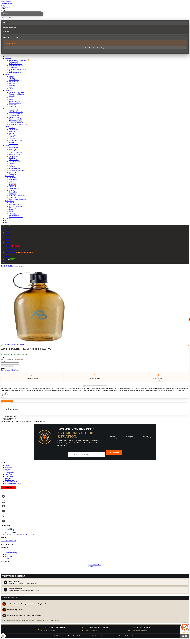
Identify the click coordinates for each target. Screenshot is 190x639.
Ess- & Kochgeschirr (15, 140)
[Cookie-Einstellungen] (3, 635)
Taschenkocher (13, 144)
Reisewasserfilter (14, 115)
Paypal (7, 558)
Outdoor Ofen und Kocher (17, 92)
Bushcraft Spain (14, 204)
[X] (3, 516)
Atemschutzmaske (14, 154)
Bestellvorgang (9, 480)
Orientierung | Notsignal (16, 170)
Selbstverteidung (14, 160)
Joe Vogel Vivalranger (16, 206)
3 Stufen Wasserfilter (15, 113)
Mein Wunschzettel (9, 27)
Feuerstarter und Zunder (16, 94)
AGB (6, 471)
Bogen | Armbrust (14, 169)
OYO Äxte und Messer (16, 217)
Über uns (7, 465)
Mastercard (8, 556)
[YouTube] (3, 511)
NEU (6, 56)
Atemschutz (12, 194)
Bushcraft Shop (9, 201)
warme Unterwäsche (15, 101)
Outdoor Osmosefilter (15, 119)
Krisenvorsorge (9, 176)
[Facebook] (3, 506)
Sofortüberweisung (11, 553)
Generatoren (12, 190)
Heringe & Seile (14, 81)
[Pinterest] (3, 521)
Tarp (10, 87)
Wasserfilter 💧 (13, 110)
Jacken (11, 97)
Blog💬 (7, 220)
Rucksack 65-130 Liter (16, 65)
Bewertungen (7, 419)
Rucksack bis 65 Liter (15, 64)
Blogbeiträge (7, 402)
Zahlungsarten (9, 473)
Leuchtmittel (13, 151)
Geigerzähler (13, 192)
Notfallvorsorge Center (14, 609)
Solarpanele (12, 172)
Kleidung (12, 96)
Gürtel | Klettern (14, 167)
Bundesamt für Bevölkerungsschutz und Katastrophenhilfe (27, 604)
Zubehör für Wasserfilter (16, 122)
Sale (6, 222)
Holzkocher (12, 133)
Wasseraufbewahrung (15, 121)
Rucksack (8, 58)
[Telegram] (3, 496)
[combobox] (22, 13)
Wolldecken (12, 106)
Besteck (11, 142)
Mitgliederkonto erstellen (11, 38)
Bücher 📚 (12, 185)
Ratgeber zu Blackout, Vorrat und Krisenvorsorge (24, 615)
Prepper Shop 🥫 (14, 188)
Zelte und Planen (14, 80)
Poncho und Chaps (15, 103)
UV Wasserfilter (14, 117)
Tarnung (11, 163)
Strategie (7, 145)
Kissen (11, 88)
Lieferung (8, 478)
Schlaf (7, 74)
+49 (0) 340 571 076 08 (8, 541)
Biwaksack (12, 76)
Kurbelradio (12, 183)
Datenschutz (8, 474)
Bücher (11, 210)
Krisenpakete (13, 179)
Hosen (11, 99)
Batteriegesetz (9, 476)
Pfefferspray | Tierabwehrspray (18, 195)
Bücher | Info (13, 149)
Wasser (7, 108)
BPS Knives (12, 208)
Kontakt (7, 469)
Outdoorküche (13, 129)
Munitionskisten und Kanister (18, 69)
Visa (6, 554)
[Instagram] (3, 501)
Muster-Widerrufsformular (13, 483)
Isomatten (12, 83)
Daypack (11, 71)
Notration (12, 128)
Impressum (8, 467)
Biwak (11, 211)
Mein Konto (7, 23)
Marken (7, 218)
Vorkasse (7, 551)
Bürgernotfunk (13, 147)
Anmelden (6, 31)
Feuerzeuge (12, 174)
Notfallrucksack (14, 177)
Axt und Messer (14, 215)
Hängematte (12, 85)
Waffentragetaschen (15, 73)
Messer (11, 165)
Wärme (7, 90)
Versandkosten (19, 359)
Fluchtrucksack (13, 62)
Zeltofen (11, 137)
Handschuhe (13, 104)
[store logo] (6, 1)
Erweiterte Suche (6, 17)
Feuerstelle (12, 213)
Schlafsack (12, 78)
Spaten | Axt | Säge (14, 161)
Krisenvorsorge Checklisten (17, 199)
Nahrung (7, 126)
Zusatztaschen (13, 67)
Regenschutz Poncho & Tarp (18, 124)
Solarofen (12, 138)
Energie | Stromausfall (15, 153)
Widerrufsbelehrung (11, 481)
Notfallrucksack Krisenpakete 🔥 (19, 60)
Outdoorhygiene (14, 156)
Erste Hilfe (12, 158)
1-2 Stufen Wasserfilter (16, 112)
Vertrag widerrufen (8, 487)
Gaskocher (12, 131)
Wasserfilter (12, 181)
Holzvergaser (13, 135)
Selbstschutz (12, 186)
